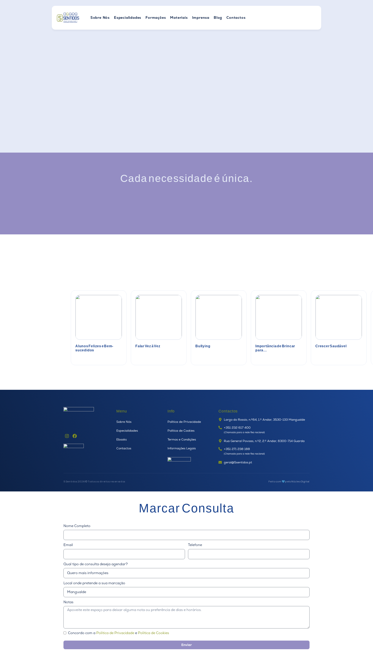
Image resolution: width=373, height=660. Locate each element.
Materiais (179, 17)
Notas (68, 602)
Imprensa (200, 17)
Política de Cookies (153, 633)
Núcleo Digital (300, 481)
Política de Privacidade (115, 633)
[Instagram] (66, 436)
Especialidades (127, 17)
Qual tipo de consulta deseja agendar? (95, 564)
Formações (155, 17)
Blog (218, 17)
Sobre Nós (100, 17)
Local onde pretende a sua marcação (94, 583)
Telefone (195, 545)
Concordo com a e (118, 633)
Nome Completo (76, 526)
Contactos (235, 17)
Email (68, 545)
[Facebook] (74, 436)
